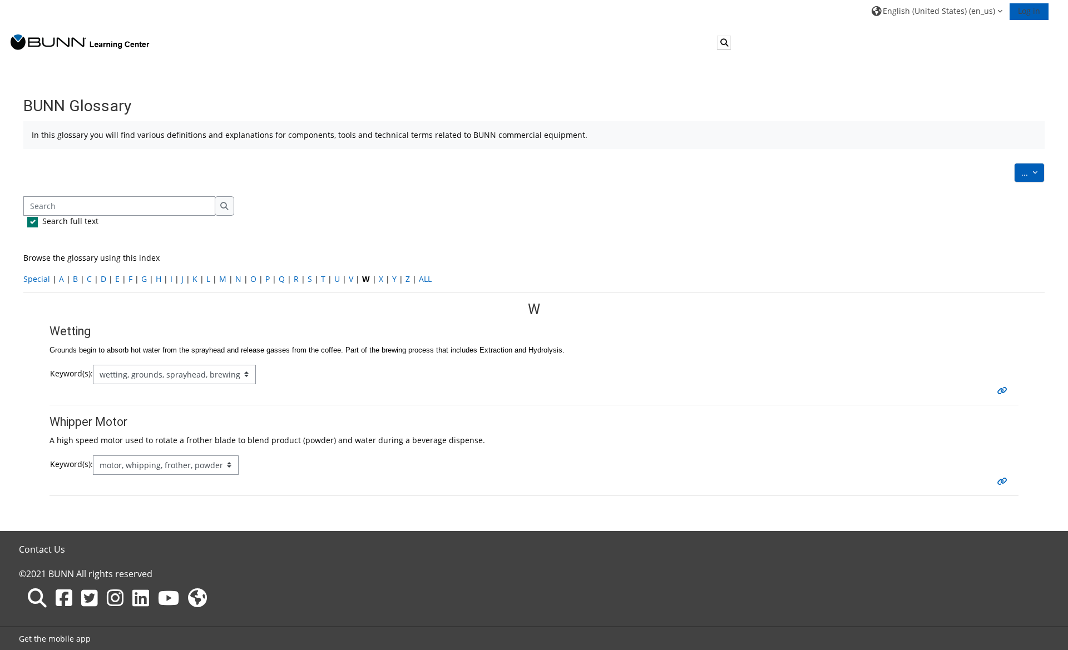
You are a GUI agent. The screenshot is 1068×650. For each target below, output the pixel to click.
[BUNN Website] (197, 598)
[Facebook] (64, 598)
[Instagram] (115, 598)
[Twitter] (89, 598)
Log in (1029, 11)
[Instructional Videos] (169, 598)
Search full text (70, 221)
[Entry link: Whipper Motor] (1004, 481)
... (1033, 172)
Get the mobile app (55, 638)
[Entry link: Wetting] (1004, 390)
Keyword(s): (71, 373)
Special (36, 279)
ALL (425, 279)
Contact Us (42, 549)
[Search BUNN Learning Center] (37, 598)
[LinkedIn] (141, 598)
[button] (937, 10)
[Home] (80, 42)
